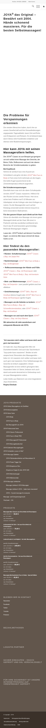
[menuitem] (19, 1)
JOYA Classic (12, 157)
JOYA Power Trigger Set (13, 462)
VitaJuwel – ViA (8, 500)
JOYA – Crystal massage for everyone (18, 493)
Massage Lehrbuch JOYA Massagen (17, 485)
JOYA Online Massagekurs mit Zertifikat (15, 406)
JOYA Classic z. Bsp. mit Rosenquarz (18, 271)
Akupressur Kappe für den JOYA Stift (17, 470)
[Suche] (32, 6)
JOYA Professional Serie (11, 428)
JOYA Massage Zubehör (11, 454)
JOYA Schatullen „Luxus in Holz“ (13, 451)
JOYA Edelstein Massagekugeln (13, 447)
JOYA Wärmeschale (12, 478)
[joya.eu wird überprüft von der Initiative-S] (19, 701)
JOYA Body (9, 417)
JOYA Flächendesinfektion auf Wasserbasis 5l (20, 458)
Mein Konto (31, 1)
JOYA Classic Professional (14, 432)
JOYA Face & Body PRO (14, 436)
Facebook (6, 604)
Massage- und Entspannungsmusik (14, 497)
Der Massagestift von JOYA (14, 425)
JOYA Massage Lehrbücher (11, 481)
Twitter (5, 608)
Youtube (5, 611)
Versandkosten (9, 518)
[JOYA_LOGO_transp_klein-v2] (19, 7)
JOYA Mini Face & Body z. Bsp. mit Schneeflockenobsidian (22, 305)
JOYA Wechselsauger (13, 474)
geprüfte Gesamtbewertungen (10, 543)
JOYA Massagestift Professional (16, 440)
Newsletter (6, 601)
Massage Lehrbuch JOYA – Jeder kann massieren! (22, 489)
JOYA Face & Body (12, 421)
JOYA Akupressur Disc (13, 466)
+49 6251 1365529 (21, 1)
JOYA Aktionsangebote (10, 410)
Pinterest (6, 615)
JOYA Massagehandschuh (14, 444)
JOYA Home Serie (9, 413)
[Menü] (37, 6)
